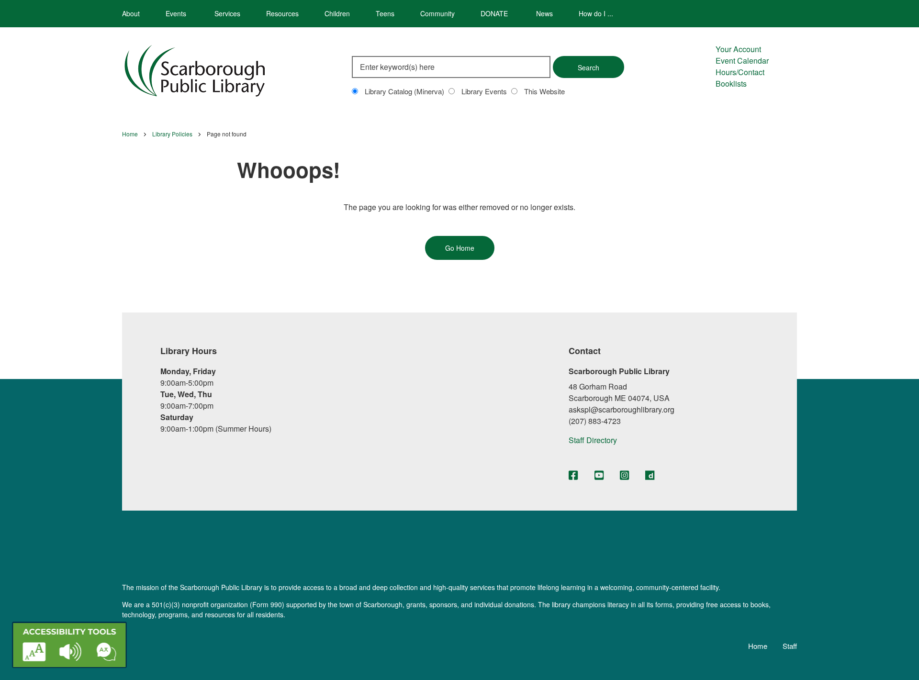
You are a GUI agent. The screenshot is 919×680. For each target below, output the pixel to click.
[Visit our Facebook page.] (573, 476)
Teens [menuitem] (385, 13)
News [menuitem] (544, 13)
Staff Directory (593, 440)
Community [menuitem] (437, 13)
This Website (544, 91)
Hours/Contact (740, 72)
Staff (790, 646)
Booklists (731, 83)
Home (757, 646)
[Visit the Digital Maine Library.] (649, 476)
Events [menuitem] (176, 13)
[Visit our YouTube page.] (599, 476)
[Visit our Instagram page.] (624, 476)
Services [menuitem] (227, 13)
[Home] (194, 69)
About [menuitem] (131, 13)
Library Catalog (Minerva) (404, 91)
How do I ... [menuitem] (596, 13)
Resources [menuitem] (282, 13)
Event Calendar (742, 60)
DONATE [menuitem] (494, 13)
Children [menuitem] (337, 13)
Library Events (484, 91)
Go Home (459, 248)
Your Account (738, 49)
